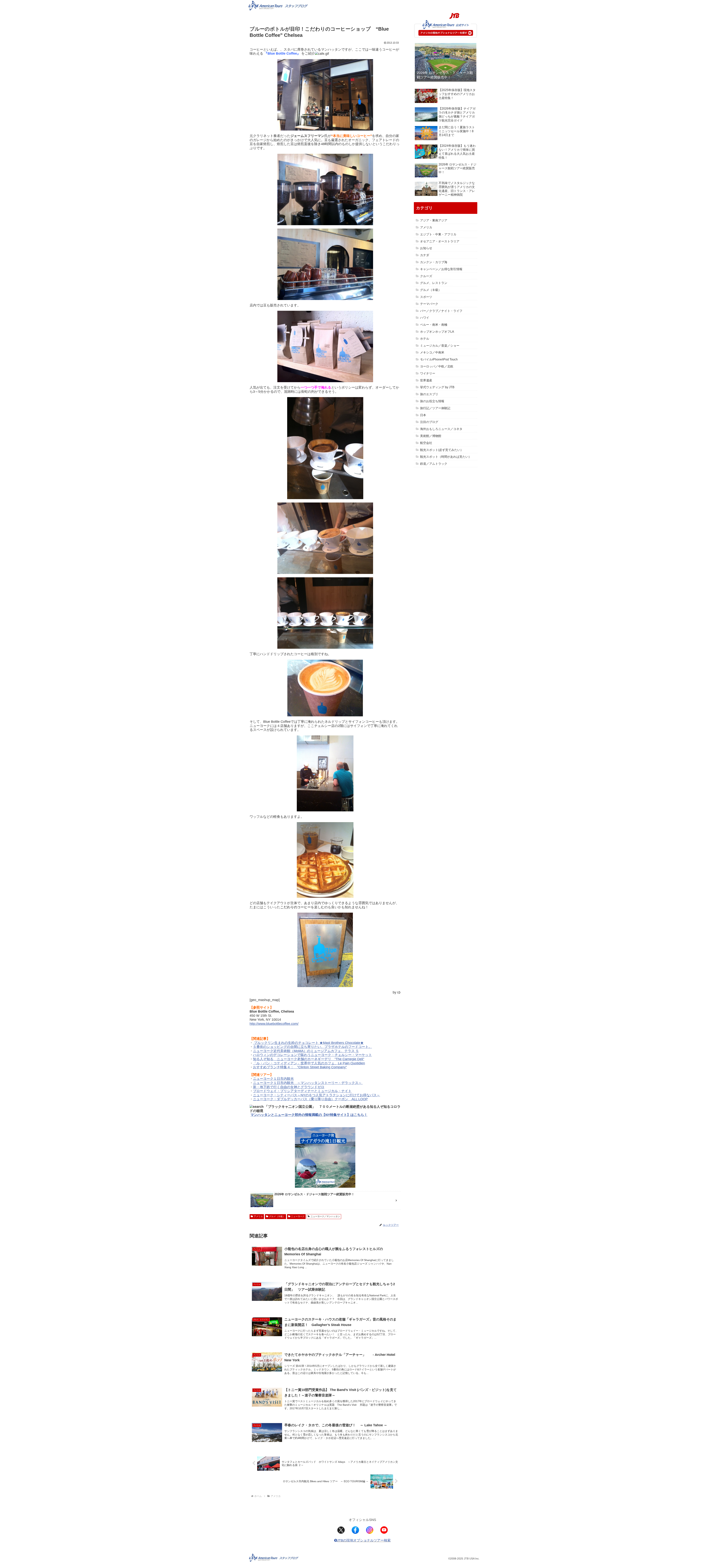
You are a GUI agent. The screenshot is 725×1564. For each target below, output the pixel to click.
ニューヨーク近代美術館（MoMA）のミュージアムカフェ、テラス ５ (306, 1051)
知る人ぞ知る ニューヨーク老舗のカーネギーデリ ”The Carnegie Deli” (308, 1059)
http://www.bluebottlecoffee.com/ (274, 1024)
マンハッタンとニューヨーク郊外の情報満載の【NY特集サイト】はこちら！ (309, 1115)
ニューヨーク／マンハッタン (325, 1216)
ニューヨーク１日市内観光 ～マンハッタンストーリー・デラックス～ (308, 1083)
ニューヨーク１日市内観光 (273, 1079)
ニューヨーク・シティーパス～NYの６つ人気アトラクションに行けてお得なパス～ (316, 1095)
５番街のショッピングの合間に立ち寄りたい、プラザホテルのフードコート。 (312, 1047)
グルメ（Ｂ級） (277, 1216)
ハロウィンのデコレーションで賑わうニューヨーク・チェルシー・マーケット (312, 1055)
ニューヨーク (298, 1216)
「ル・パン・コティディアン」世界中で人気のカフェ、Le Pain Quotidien (309, 1063)
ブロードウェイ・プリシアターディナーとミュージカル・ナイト (302, 1091)
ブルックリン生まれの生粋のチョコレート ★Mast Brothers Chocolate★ (308, 1043)
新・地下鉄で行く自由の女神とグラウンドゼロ (288, 1087)
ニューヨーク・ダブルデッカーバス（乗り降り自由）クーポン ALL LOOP (310, 1099)
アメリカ (258, 1216)
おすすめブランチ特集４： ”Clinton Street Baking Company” (300, 1067)
